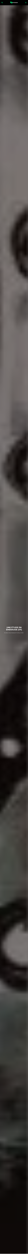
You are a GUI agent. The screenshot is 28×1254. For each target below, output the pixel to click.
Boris (6, 632)
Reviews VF (13, 632)
